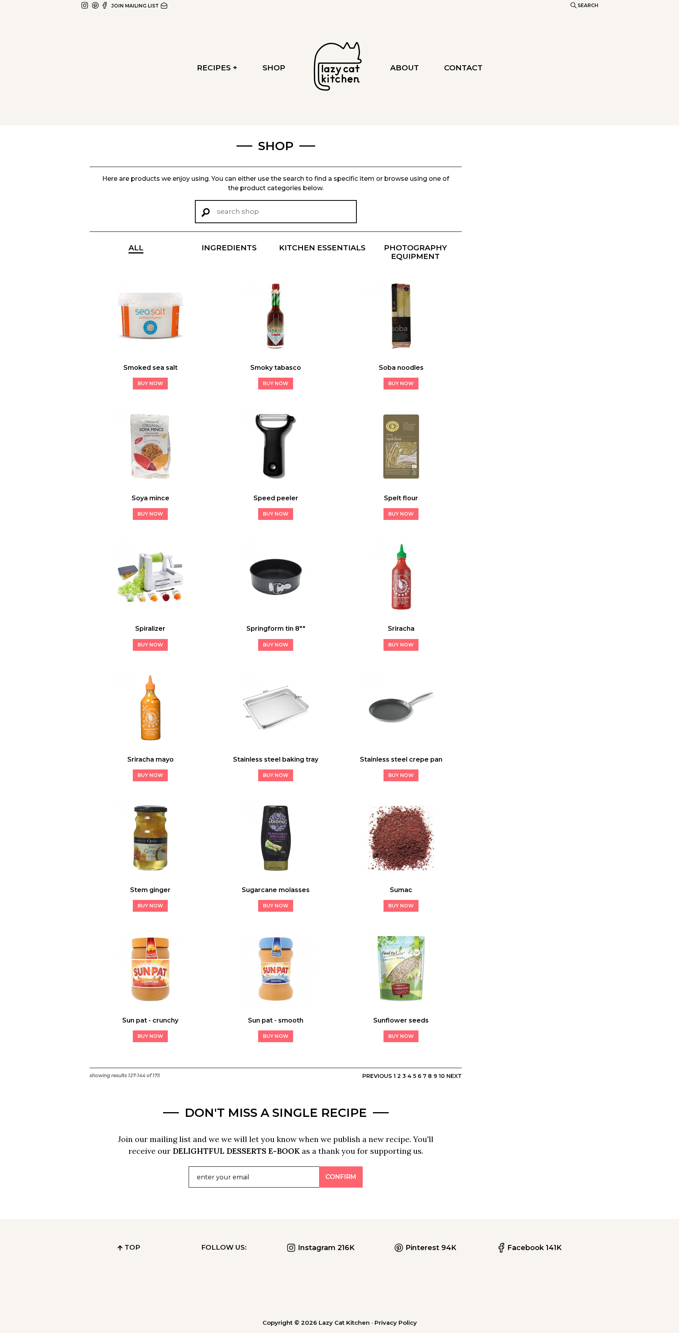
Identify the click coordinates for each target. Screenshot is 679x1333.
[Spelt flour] (401, 483)
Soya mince (150, 498)
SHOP (273, 67)
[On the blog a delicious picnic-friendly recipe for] (373, 1292)
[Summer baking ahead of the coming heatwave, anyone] (305, 1292)
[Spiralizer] (150, 614)
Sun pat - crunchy (150, 1020)
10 (442, 1076)
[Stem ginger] (150, 875)
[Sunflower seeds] (401, 1006)
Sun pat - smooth (275, 1020)
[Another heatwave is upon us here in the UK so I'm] (170, 1292)
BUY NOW (150, 383)
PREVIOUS (377, 1076)
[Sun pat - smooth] (276, 1006)
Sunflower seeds (401, 1020)
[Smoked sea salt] (150, 353)
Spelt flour (401, 498)
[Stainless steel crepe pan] (401, 745)
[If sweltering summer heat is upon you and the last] (577, 1292)
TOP (131, 1247)
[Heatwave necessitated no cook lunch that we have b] (509, 1292)
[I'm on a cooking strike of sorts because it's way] (102, 1292)
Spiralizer (150, 628)
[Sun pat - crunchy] (150, 1006)
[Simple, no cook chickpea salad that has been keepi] (238, 1292)
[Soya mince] (150, 483)
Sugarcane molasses (276, 890)
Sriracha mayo (150, 759)
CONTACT (463, 67)
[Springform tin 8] (276, 614)
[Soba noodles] (401, 353)
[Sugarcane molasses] (276, 875)
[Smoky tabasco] (276, 353)
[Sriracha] (401, 614)
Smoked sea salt (150, 367)
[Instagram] (85, 5)
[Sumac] (401, 875)
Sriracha (401, 628)
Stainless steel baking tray (275, 759)
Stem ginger (150, 890)
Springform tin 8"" (275, 628)
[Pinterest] (95, 5)
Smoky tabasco (275, 367)
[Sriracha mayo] (150, 745)
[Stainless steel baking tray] (276, 745)
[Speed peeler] (276, 483)
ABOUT (404, 67)
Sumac (401, 890)
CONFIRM (340, 1177)
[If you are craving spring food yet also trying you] (644, 1292)
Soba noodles (401, 367)
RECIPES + (217, 67)
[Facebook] (105, 5)
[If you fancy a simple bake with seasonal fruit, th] (441, 1292)
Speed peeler (275, 498)
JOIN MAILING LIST (135, 6)
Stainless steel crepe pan (401, 759)
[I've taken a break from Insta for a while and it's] (34, 1292)
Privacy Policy (395, 1322)
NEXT (454, 1076)
